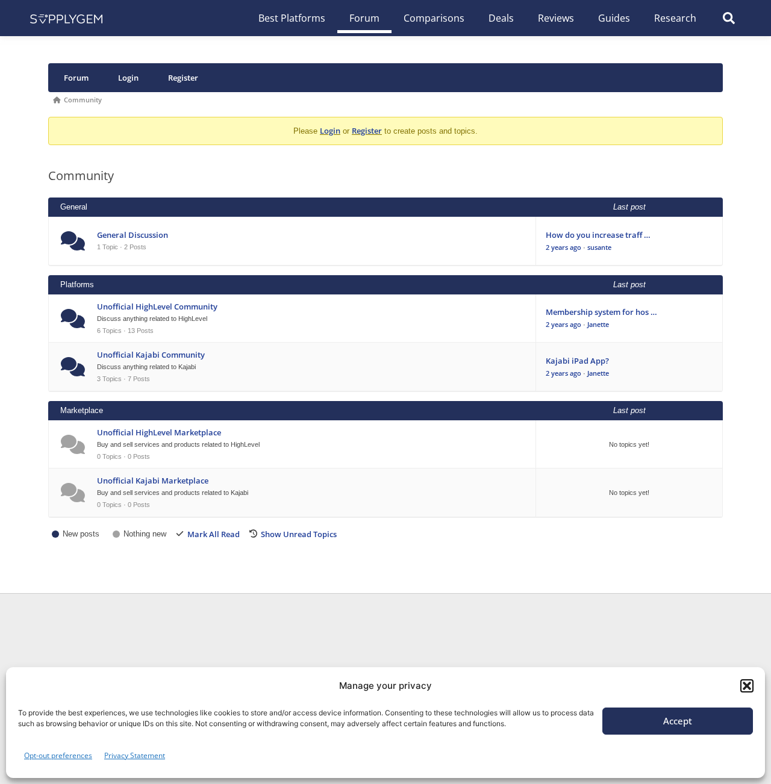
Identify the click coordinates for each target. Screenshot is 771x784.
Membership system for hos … (601, 311)
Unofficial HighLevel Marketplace (159, 432)
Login (128, 77)
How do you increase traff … (598, 234)
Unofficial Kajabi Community (151, 354)
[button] (747, 686)
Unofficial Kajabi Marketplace (152, 480)
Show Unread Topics (299, 534)
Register (183, 77)
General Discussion (132, 234)
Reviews (556, 18)
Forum (364, 18)
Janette (598, 324)
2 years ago (563, 247)
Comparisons (434, 18)
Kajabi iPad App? (577, 360)
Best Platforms (291, 18)
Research (675, 18)
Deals (501, 18)
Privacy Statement (134, 755)
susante (599, 247)
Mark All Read (213, 534)
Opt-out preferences (58, 755)
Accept (677, 721)
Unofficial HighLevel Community (157, 306)
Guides (614, 18)
